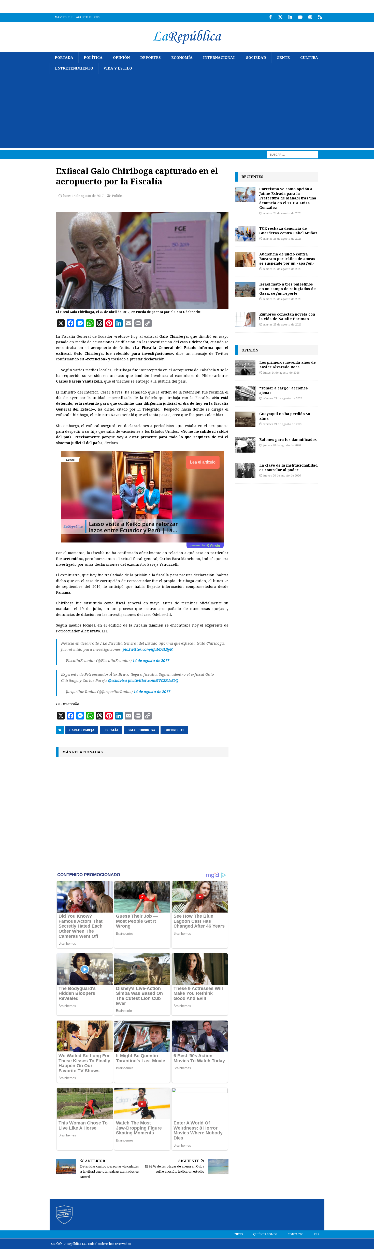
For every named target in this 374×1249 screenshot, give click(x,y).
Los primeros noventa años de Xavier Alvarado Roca (287, 364)
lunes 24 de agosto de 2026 (281, 372)
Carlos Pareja (81, 730)
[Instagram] (310, 17)
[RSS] (319, 17)
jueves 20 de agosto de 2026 (282, 445)
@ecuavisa (117, 680)
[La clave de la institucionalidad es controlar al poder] (245, 470)
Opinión (121, 58)
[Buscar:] (292, 154)
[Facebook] (270, 17)
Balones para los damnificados (288, 439)
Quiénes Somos (265, 1234)
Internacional (219, 58)
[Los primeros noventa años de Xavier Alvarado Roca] (245, 367)
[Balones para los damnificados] (245, 445)
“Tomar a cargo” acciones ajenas (283, 390)
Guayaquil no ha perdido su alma (284, 416)
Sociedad (256, 58)
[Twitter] (280, 17)
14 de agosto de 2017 (151, 660)
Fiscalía (111, 730)
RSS (316, 1234)
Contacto (296, 1234)
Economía (182, 58)
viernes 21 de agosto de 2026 (282, 398)
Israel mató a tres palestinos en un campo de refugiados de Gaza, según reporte (287, 289)
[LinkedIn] (290, 17)
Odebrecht (174, 730)
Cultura (309, 58)
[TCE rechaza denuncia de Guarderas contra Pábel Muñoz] (245, 233)
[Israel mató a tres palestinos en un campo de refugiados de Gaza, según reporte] (245, 289)
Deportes (150, 58)
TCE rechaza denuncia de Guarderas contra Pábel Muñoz (288, 230)
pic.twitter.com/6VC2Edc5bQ (153, 680)
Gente (283, 58)
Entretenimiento (74, 68)
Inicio (238, 1234)
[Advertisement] (187, 112)
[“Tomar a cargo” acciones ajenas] (245, 393)
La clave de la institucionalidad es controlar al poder (288, 467)
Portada (64, 58)
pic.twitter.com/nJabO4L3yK (148, 649)
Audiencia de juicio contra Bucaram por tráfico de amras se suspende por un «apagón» (287, 259)
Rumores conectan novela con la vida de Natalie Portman (287, 316)
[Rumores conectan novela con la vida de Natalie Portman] (245, 319)
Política (93, 58)
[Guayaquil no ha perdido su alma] (245, 419)
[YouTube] (300, 17)
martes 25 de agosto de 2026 (282, 213)
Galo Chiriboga (141, 730)
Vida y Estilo (118, 68)
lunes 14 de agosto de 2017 (83, 196)
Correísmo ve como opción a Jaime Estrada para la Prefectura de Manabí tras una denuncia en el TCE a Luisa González (287, 198)
